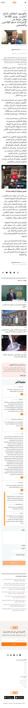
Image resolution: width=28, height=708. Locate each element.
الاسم (23, 548)
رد (21, 394)
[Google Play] (9, 697)
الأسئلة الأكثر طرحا (23, 680)
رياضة (25, 670)
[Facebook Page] (20, 655)
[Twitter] (17, 655)
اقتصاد (25, 10)
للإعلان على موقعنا (23, 682)
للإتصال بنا (24, 685)
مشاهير (25, 672)
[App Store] (19, 697)
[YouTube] (14, 655)
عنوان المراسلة (20, 554)
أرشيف (25, 687)
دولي (26, 674)
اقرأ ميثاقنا (22, 375)
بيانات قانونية (24, 683)
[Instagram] (8, 655)
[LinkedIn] (11, 655)
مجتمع (25, 665)
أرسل (14, 644)
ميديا (26, 668)
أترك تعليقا (14, 563)
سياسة (25, 661)
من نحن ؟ (25, 678)
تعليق (23, 530)
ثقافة (25, 667)
